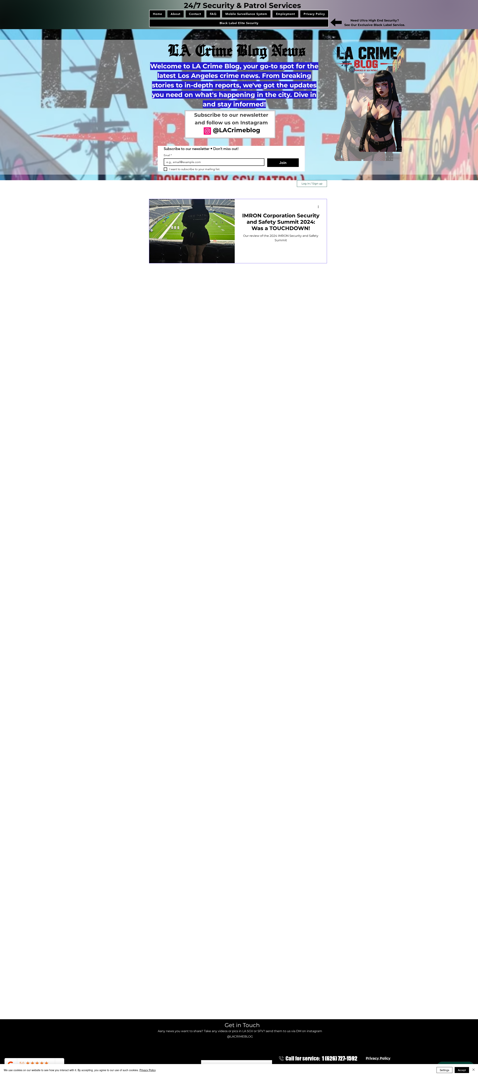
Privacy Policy (147, 1070)
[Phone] (281, 1058)
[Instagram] (207, 131)
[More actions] (319, 206)
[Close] (473, 1070)
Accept (462, 1070)
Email (168, 155)
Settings (444, 1070)
